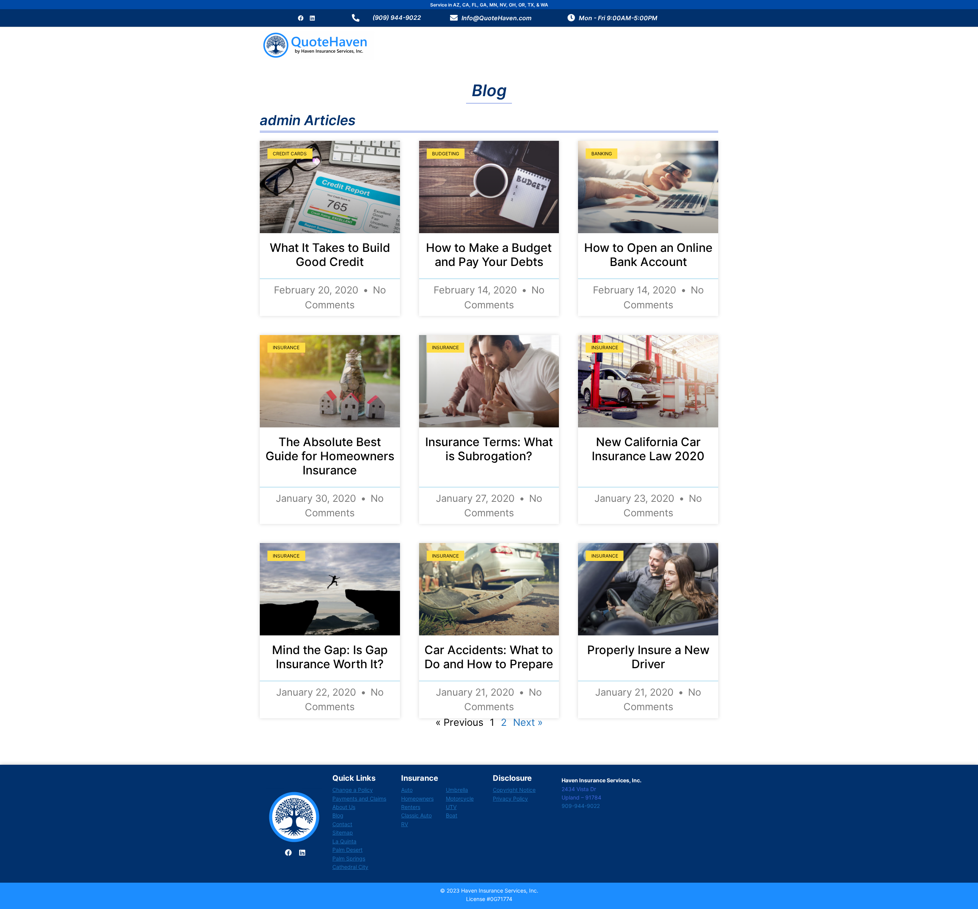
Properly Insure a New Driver (648, 657)
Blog (489, 90)
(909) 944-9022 (396, 17)
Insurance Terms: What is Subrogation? (489, 449)
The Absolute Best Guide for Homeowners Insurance (330, 456)
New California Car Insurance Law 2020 (648, 449)
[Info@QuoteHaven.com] (454, 18)
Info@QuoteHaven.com (496, 18)
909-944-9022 (581, 806)
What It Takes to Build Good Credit (330, 254)
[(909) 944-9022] (355, 18)
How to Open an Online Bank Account (648, 254)
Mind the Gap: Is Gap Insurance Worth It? (330, 657)
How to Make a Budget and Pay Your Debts (489, 254)
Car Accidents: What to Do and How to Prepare (488, 657)
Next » (528, 722)
